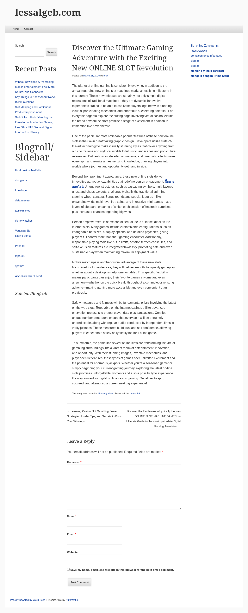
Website (72, 552)
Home (16, 28)
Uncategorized (106, 393)
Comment (74, 462)
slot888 (195, 60)
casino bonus (23, 236)
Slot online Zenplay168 (205, 45)
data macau (22, 200)
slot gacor (21, 180)
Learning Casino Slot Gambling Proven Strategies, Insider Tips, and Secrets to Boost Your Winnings (94, 416)
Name (71, 516)
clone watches (24, 220)
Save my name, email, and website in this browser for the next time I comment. (122, 569)
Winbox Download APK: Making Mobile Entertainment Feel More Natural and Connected (35, 87)
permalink (135, 393)
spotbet (19, 266)
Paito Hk (20, 246)
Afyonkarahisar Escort (28, 276)
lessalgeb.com (48, 12)
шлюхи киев (22, 210)
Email (71, 534)
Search (19, 45)
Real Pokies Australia (28, 170)
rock (105, 75)
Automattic (72, 599)
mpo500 (20, 256)
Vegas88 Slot (23, 230)
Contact (28, 28)
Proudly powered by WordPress (27, 599)
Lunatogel (21, 190)
